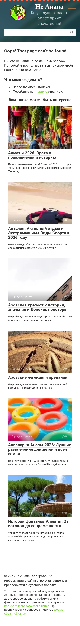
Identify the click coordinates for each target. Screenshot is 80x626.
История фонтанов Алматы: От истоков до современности (38, 523)
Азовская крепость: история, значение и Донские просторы (38, 307)
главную (40, 91)
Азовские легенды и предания (37, 377)
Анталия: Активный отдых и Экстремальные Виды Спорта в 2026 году (39, 233)
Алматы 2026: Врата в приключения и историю (32, 155)
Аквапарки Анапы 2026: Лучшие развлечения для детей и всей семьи (39, 449)
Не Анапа (49, 6)
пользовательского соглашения (26, 606)
